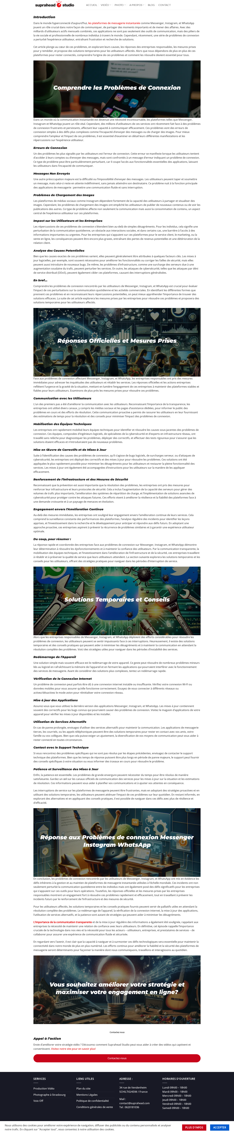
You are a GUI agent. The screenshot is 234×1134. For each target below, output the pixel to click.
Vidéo (105, 4)
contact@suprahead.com (134, 1103)
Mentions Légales (87, 1095)
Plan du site (83, 1088)
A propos (135, 4)
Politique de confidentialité (92, 1101)
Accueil (91, 4)
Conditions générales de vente (94, 1107)
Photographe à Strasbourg (49, 1095)
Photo (119, 4)
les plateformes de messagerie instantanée (114, 23)
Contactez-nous (117, 1058)
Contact (164, 4)
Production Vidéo (43, 1088)
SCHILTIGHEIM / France (133, 1091)
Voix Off (38, 1101)
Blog (151, 4)
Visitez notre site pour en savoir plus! (73, 1049)
